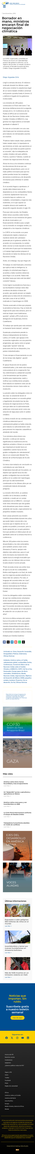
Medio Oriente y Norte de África (14, 1106)
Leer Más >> (7, 786)
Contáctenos (8, 1060)
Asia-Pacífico (9, 1101)
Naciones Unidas (9, 676)
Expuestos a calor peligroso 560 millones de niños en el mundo (17, 922)
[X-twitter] (12, 1037)
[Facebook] (6, 1037)
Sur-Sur (13, 682)
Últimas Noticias (9, 656)
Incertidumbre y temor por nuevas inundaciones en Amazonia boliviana (16, 948)
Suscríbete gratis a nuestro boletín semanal (17, 1009)
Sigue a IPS (8, 1072)
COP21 (20, 669)
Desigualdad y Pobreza (11, 654)
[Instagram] (17, 1037)
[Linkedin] (28, 1037)
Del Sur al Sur (27, 669)
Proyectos (19, 680)
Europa (14, 671)
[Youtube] (22, 1037)
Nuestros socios (10, 1057)
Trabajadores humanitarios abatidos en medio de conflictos (16, 824)
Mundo (23, 673)
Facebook (8, 1080)
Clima (15, 651)
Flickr (6, 1083)
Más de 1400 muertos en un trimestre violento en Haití (17, 974)
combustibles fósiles (25, 662)
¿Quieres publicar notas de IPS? (14, 1065)
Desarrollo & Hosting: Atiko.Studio (17, 1146)
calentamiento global (10, 662)
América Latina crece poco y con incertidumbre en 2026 (15, 803)
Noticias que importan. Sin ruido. (17, 998)
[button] (4, 642)
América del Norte (10, 1098)
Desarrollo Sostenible (24, 651)
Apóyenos (8, 1062)
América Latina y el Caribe (18, 660)
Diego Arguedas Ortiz (11, 77)
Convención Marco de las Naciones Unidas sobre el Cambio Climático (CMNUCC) (16, 667)
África (7, 1092)
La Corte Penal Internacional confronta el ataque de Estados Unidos (17, 813)
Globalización (16, 673)
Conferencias (8, 664)
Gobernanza (23, 654)
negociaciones (20, 676)
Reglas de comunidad (11, 1086)
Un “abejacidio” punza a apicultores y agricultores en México (17, 793)
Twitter (7, 1077)
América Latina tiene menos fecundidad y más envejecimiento (16, 782)
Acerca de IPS (9, 1054)
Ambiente (7, 660)
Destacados (7, 671)
